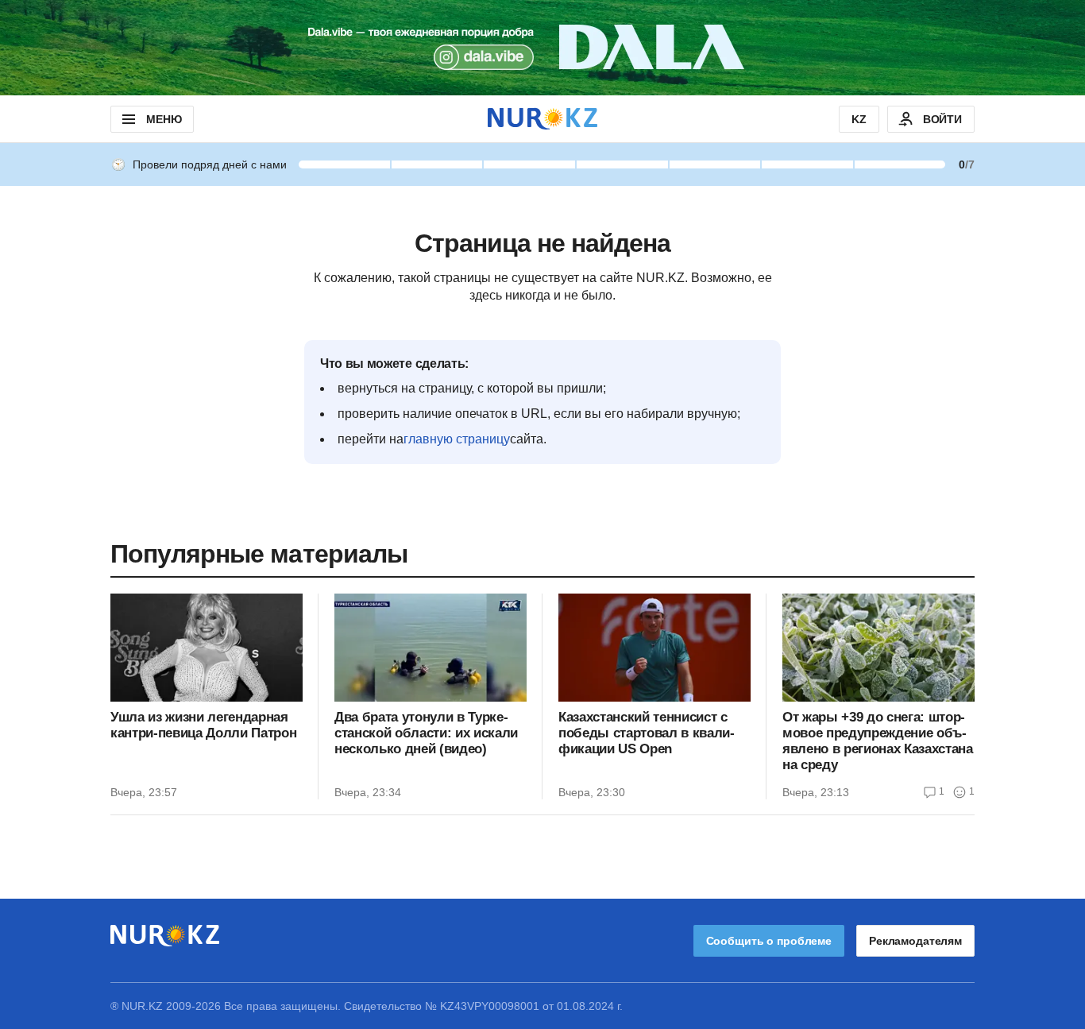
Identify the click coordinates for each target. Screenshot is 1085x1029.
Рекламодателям (915, 940)
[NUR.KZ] (542, 119)
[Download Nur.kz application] (542, 47)
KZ (859, 119)
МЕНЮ (163, 119)
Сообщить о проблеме (769, 940)
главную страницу (456, 439)
